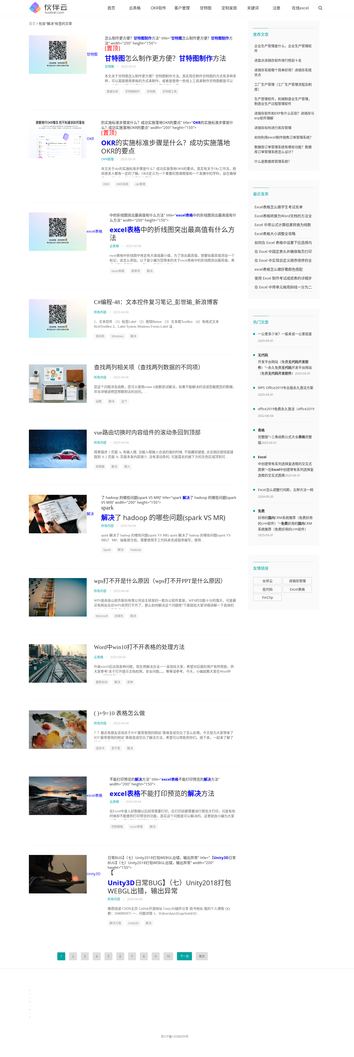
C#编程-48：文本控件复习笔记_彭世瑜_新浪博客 (156, 302)
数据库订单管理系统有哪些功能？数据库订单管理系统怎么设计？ (283, 149)
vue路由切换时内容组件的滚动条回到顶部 (147, 432)
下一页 (184, 956)
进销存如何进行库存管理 (272, 127)
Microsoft (102, 616)
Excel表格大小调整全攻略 (275, 233)
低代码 (267, 589)
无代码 (263, 355)
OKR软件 (158, 8)
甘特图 (205, 8)
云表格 (135, 8)
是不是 (115, 748)
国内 (271, 517)
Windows (117, 336)
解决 (150, 271)
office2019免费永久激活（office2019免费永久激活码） (286, 410)
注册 (276, 8)
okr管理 (140, 184)
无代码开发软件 (280, 373)
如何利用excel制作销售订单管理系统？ (283, 137)
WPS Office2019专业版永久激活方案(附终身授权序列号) (285, 388)
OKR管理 (107, 159)
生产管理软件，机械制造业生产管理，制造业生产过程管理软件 (283, 101)
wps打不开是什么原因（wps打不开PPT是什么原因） (160, 581)
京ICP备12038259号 (175, 1036)
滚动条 (100, 336)
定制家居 (229, 8)
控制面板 (117, 826)
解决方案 (115, 923)
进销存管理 (297, 581)
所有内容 (100, 312)
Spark (107, 550)
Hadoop (136, 550)
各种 (130, 682)
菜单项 (135, 271)
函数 (99, 401)
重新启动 (101, 682)
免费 (261, 511)
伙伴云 (267, 581)
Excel (262, 457)
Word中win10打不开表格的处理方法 (139, 647)
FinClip (267, 597)
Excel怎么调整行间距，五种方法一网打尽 (285, 490)
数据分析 (112, 91)
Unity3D (93, 873)
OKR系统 (122, 184)
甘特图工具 (169, 91)
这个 (124, 401)
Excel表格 (297, 589)
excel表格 (94, 231)
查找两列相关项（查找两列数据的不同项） (149, 367)
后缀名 (119, 616)
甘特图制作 (143, 38)
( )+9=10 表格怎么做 (119, 713)
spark (107, 507)
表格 (261, 430)
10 (168, 956)
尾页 (202, 956)
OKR (90, 138)
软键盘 (100, 466)
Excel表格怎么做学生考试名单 (279, 206)
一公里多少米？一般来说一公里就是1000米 (285, 334)
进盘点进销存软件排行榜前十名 (278, 60)
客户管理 (182, 8)
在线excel (300, 8)
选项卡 (100, 748)
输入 (127, 466)
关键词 (253, 8)
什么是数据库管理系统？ (272, 161)
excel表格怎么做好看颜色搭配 (279, 269)
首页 (111, 8)
